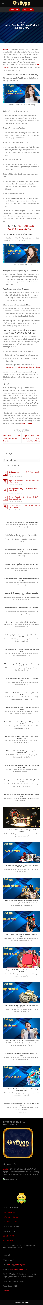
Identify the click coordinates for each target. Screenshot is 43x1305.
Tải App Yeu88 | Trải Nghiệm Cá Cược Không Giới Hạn (21, 935)
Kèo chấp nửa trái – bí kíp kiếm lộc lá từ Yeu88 (21, 622)
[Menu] (3, 3)
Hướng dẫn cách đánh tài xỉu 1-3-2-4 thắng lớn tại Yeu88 (21, 780)
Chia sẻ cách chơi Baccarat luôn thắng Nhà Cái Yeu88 (21, 693)
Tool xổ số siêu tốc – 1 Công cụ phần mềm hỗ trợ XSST (24, 481)
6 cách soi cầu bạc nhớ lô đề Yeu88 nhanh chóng (24, 473)
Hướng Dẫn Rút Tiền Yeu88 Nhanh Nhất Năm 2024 (21, 1040)
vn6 (27, 1302)
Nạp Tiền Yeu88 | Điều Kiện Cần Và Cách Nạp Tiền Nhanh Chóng (31, 438)
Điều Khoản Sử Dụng (10, 1222)
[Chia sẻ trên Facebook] (16, 430)
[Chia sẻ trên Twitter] (19, 430)
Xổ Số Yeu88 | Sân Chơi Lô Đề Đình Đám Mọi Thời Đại (11, 438)
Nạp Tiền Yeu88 (8, 1240)
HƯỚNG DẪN (21, 22)
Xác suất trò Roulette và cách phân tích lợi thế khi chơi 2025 (21, 766)
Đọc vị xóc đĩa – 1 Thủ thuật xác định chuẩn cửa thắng (21, 679)
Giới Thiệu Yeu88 (9, 1212)
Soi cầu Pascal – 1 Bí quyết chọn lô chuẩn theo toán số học (24, 498)
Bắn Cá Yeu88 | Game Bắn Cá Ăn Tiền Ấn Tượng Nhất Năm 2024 (21, 1089)
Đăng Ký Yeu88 (8, 1236)
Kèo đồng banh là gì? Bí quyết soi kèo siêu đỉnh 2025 (21, 608)
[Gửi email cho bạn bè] (23, 430)
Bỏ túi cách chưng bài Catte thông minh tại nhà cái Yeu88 (21, 708)
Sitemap (6, 1291)
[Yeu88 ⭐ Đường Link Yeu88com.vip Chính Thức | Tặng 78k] (22, 3)
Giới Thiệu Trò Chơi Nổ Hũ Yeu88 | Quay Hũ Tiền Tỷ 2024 (21, 830)
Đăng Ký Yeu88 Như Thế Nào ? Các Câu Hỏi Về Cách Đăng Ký (22, 970)
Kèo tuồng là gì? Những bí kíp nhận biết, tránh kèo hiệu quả (21, 635)
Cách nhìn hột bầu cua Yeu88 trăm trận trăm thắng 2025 (21, 795)
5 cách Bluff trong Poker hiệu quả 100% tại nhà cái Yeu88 (21, 722)
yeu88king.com (26, 423)
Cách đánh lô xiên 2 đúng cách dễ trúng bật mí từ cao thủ (24, 506)
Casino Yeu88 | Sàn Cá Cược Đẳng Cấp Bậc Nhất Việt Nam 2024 (21, 866)
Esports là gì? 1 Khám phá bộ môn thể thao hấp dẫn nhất (21, 594)
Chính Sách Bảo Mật (10, 1217)
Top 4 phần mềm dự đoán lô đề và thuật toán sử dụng (23, 490)
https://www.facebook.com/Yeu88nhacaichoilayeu (22, 367)
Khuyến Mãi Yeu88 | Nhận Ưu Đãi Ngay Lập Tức (21, 900)
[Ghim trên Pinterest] (27, 430)
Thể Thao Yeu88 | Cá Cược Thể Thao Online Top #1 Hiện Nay (21, 1104)
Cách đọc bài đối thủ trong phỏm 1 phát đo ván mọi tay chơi (21, 737)
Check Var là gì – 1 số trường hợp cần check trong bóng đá (21, 664)
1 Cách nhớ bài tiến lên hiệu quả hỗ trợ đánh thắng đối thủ (21, 751)
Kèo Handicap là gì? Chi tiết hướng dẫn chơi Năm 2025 (21, 650)
